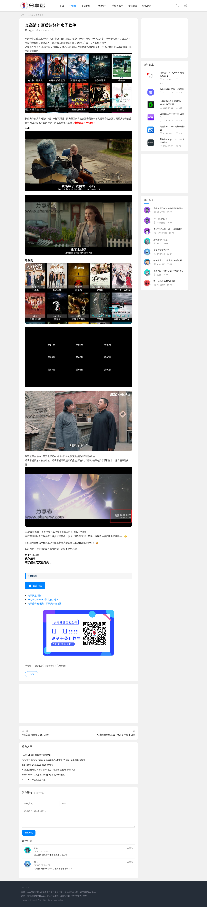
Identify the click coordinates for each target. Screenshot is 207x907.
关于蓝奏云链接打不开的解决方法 (44, 603)
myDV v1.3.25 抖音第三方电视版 (36, 755)
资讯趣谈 (146, 5)
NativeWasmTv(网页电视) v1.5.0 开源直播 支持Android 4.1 (48, 769)
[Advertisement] (78, 703)
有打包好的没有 (160, 218)
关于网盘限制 (34, 595)
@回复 (130, 848)
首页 (62, 5)
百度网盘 (37, 585)
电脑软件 (102, 5)
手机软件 (85, 5)
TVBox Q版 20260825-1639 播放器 (37, 764)
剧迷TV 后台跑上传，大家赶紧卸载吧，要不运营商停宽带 (169, 229)
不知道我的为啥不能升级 (164, 281)
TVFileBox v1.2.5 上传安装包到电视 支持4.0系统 (43, 774)
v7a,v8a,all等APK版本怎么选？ (43, 599)
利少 (36, 862)
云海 (36, 848)
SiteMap (25, 887)
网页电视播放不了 (161, 250)
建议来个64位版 (160, 239)
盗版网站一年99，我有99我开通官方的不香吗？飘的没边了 (169, 270)
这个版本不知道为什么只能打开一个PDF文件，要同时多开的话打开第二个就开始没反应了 (169, 208)
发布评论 (29, 832)
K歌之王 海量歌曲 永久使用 (35, 734)
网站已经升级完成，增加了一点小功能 (116, 734)
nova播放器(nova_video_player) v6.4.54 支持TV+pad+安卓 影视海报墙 (53, 760)
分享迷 (38, 900)
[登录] (186, 6)
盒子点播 (39, 665)
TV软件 (72, 5)
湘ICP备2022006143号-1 (53, 900)
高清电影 (62, 665)
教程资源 (132, 5)
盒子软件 (50, 665)
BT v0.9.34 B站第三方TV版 (33, 779)
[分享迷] (33, 8)
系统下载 (116, 5)
